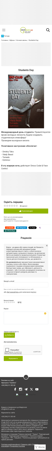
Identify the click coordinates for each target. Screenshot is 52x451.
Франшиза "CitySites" (8, 383)
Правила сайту (26, 444)
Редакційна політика (17, 446)
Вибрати (10, 335)
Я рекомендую (27, 211)
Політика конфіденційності (11, 444)
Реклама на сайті (7, 380)
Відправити (13, 358)
